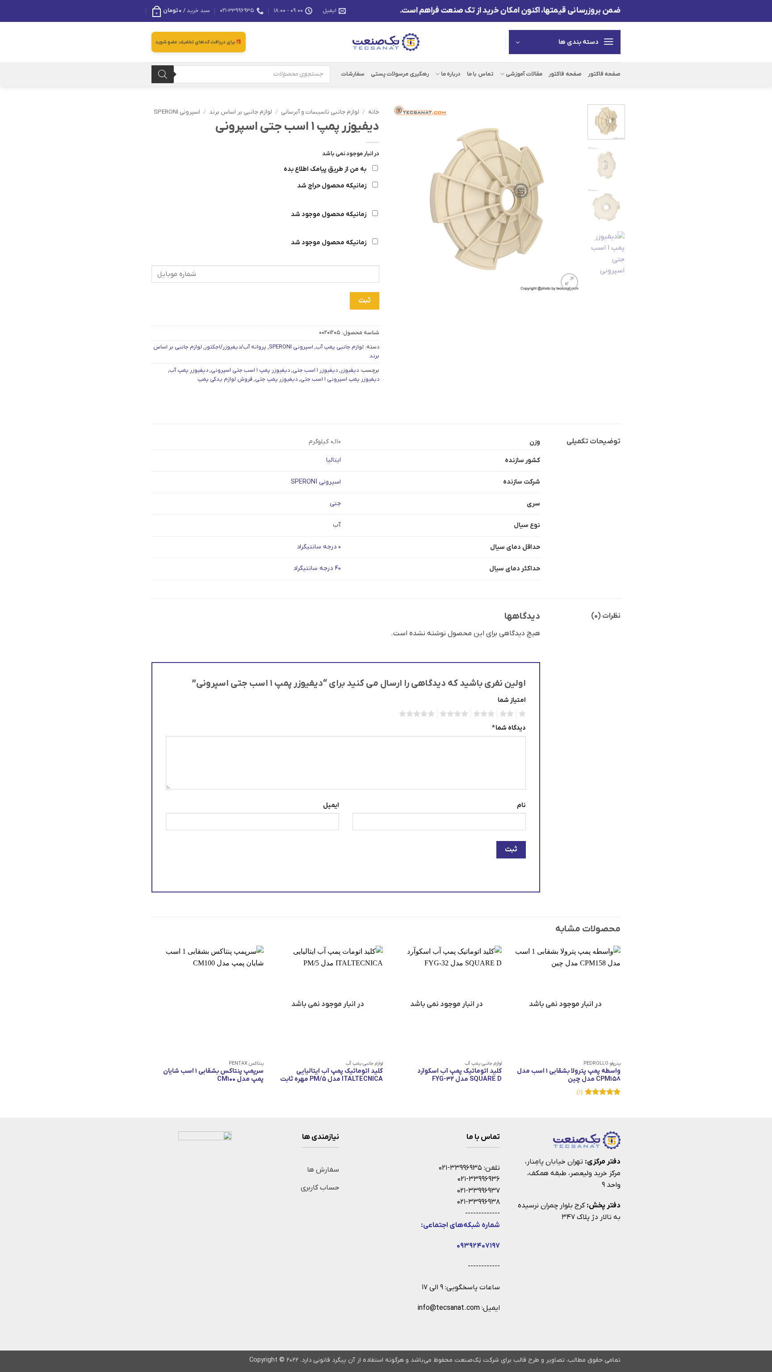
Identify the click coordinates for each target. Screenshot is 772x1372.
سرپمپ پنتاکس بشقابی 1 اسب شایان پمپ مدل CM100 (213, 1075)
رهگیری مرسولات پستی (400, 74)
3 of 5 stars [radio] (485, 714)
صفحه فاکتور (604, 74)
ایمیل (331, 805)
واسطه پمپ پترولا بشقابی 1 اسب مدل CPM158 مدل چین (569, 1075)
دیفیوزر (349, 370)
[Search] (162, 74)
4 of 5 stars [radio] (455, 714)
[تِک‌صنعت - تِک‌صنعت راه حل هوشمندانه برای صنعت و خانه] (386, 42)
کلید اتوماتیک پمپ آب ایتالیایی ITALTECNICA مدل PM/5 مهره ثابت (331, 1075)
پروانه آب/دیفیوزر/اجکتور (235, 347)
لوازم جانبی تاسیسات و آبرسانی (320, 112)
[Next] (401, 198)
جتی (335, 503)
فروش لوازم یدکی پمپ (224, 379)
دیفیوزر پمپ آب (188, 370)
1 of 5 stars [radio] (523, 714)
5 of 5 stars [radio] (418, 714)
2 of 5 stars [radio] (507, 714)
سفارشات (353, 74)
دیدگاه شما (509, 728)
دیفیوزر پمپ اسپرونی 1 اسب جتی (339, 379)
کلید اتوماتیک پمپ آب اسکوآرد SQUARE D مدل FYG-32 (459, 1075)
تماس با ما (480, 74)
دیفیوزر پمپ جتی (276, 379)
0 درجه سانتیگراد (319, 547)
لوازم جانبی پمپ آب (340, 347)
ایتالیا (333, 460)
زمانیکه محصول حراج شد (332, 186)
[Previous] (566, 198)
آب (337, 525)
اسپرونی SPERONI (177, 112)
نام (521, 805)
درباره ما (451, 74)
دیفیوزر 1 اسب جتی (315, 370)
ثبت (364, 300)
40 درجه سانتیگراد (317, 568)
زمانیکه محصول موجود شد (329, 214)
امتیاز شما (512, 700)
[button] (180, 11)
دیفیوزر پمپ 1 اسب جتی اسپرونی (250, 370)
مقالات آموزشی (524, 74)
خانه (373, 112)
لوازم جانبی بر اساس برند (240, 112)
